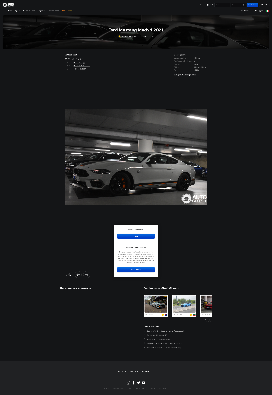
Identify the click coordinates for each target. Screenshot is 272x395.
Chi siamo (122, 372)
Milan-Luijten (78, 63)
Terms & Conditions (135, 389)
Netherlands (85, 66)
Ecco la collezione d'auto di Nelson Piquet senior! (165, 331)
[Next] (209, 320)
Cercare (254, 5)
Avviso (247, 11)
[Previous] (205, 320)
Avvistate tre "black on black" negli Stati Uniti (164, 343)
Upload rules (53, 11)
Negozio (41, 11)
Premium (68, 11)
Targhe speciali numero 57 (157, 335)
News (202, 5)
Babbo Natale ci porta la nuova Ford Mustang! (164, 347)
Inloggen (259, 11)
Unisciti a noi (29, 11)
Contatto (134, 372)
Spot (211, 5)
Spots (17, 11)
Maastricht (77, 66)
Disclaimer (163, 389)
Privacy (151, 389)
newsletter (148, 372)
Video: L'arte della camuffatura (158, 339)
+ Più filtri (264, 5)
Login (136, 236)
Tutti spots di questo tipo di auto (185, 75)
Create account (136, 270)
